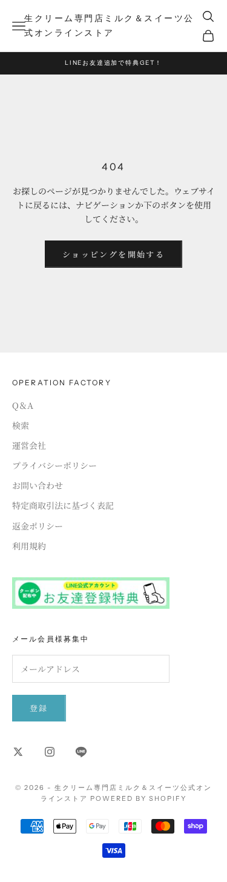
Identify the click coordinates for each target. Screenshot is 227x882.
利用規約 (29, 546)
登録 (39, 708)
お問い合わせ (37, 485)
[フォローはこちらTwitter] (18, 752)
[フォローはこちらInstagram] (50, 752)
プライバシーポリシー (54, 465)
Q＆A (22, 405)
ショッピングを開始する (113, 254)
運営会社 (29, 445)
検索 (20, 425)
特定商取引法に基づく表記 (63, 505)
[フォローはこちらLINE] (81, 752)
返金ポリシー (37, 526)
